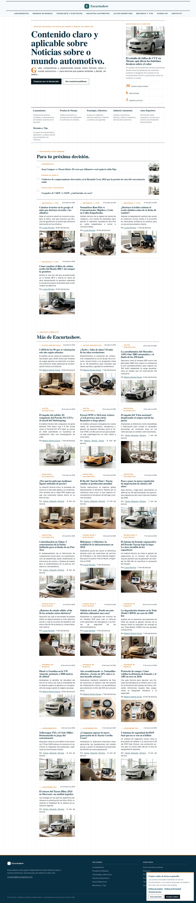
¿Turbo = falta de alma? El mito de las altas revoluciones (96, 351)
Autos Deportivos (123, 13)
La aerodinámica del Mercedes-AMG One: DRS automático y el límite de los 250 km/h (137, 354)
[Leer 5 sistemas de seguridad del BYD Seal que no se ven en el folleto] (139, 770)
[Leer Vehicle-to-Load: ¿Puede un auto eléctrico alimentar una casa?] (98, 645)
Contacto (177, 13)
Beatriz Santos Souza (51, 370)
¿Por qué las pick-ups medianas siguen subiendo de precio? (55, 482)
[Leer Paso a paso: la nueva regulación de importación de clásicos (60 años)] (139, 518)
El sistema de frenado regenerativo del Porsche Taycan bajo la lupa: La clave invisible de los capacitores (138, 545)
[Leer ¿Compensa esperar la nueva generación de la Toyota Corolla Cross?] (98, 770)
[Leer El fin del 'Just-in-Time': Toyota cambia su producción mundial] (98, 518)
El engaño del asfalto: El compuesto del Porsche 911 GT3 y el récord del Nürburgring (56, 417)
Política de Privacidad (172, 889)
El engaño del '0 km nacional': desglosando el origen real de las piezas (137, 417)
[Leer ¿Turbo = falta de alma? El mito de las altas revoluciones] (98, 384)
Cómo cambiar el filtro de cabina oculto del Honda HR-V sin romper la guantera (57, 268)
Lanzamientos (21, 13)
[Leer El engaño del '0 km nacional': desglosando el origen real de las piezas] (139, 452)
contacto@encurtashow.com (20, 877)
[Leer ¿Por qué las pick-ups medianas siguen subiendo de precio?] (57, 518)
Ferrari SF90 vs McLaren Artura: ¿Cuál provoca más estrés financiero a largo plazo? (97, 417)
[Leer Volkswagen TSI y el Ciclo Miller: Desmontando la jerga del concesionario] (57, 770)
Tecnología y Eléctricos (69, 13)
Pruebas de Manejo (43, 13)
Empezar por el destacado (46, 81)
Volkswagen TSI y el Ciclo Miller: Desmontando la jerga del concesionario (56, 735)
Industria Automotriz (98, 13)
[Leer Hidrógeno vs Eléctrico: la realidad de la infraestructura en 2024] (98, 579)
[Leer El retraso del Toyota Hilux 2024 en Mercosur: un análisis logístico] (57, 826)
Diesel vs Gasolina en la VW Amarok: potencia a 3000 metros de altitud (56, 673)
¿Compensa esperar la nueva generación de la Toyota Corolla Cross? (96, 735)
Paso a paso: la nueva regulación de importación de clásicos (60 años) (137, 483)
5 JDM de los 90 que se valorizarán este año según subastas (57, 351)
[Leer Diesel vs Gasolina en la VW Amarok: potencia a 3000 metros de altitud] (57, 705)
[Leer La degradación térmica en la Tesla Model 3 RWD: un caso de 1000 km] (139, 647)
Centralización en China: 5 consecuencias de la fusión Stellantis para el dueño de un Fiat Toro (56, 545)
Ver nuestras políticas (76, 81)
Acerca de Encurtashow (153, 867)
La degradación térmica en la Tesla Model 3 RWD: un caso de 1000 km (139, 613)
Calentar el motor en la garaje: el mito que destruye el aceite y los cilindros (56, 209)
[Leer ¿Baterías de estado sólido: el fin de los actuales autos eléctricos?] (57, 645)
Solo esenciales (156, 897)
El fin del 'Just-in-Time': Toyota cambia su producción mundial (96, 482)
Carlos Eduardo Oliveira (135, 435)
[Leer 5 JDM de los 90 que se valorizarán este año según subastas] (57, 384)
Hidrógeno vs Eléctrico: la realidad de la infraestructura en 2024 (96, 544)
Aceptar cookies (172, 897)
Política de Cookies (155, 889)
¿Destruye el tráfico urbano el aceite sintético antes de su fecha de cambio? (138, 209)
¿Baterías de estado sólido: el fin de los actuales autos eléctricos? (55, 612)
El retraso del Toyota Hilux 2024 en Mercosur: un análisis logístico (56, 793)
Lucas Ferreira (48, 228)
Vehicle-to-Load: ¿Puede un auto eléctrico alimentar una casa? (97, 612)
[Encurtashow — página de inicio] (98, 6)
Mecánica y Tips (144, 13)
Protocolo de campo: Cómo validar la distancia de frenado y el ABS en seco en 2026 (138, 673)
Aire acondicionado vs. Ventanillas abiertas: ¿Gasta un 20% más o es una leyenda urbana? (97, 673)
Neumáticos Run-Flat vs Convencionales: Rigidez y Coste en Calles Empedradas (96, 209)
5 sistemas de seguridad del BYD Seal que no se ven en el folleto (137, 734)
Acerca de (162, 13)
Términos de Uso (154, 892)
